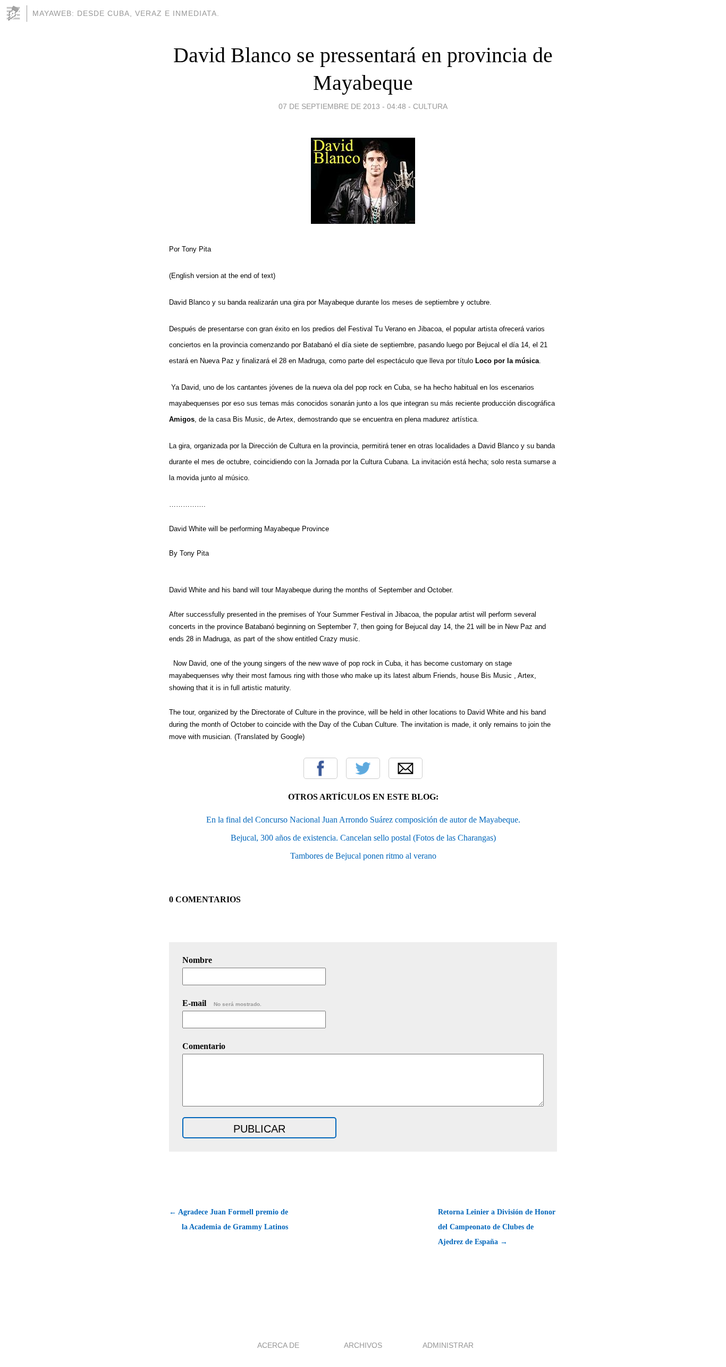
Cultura (430, 106)
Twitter (363, 768)
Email (406, 768)
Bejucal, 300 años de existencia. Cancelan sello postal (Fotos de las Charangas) (363, 837)
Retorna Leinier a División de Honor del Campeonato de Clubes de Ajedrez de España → (496, 1227)
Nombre (197, 960)
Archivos (363, 1345)
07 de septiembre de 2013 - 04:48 (342, 106)
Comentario (203, 1046)
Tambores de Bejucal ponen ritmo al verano (363, 855)
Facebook (320, 768)
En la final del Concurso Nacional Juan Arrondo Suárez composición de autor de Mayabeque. (363, 819)
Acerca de (278, 1345)
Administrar (448, 1345)
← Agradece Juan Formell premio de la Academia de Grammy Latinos (228, 1219)
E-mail (221, 1003)
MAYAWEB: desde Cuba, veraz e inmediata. (126, 13)
